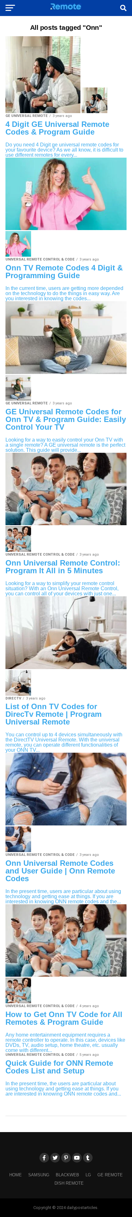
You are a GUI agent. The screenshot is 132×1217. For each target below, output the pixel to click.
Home (15, 1174)
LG (88, 1174)
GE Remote (110, 1174)
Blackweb (67, 1174)
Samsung (38, 1174)
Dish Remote (69, 1183)
